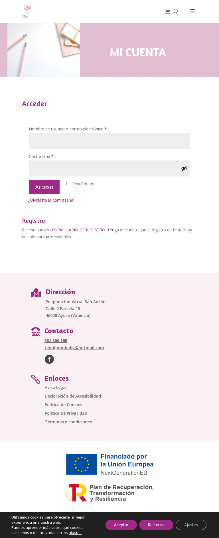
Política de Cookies (63, 405)
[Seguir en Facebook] (49, 359)
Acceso (44, 187)
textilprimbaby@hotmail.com (74, 347)
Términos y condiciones (68, 422)
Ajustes (191, 524)
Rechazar (156, 524)
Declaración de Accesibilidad (73, 396)
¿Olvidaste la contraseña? (51, 200)
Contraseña (51, 156)
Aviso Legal (56, 388)
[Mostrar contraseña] (184, 168)
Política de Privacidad (66, 413)
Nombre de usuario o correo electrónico (78, 129)
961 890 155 (55, 340)
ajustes (75, 532)
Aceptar (121, 524)
